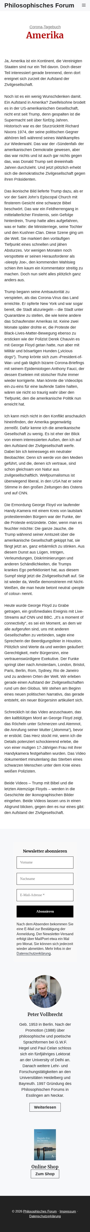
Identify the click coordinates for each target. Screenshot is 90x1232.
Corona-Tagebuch (45, 27)
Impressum (68, 1211)
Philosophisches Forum (39, 5)
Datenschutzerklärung (34, 953)
